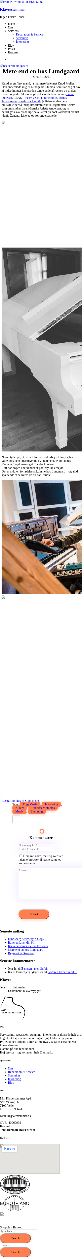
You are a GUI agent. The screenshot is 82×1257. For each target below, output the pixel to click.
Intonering (51, 804)
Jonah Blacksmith (29, 101)
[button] (20, 800)
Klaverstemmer (12, 9)
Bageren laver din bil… (22, 942)
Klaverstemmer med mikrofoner (28, 946)
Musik (19, 811)
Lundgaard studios (43, 808)
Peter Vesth (32, 97)
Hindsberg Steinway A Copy (26, 939)
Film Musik (30, 804)
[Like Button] (16, 819)
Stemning (37, 811)
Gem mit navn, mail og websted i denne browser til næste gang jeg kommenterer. (41, 859)
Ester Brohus (49, 97)
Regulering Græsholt (21, 953)
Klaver (19, 808)
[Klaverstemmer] (21, 1)
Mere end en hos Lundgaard (25, 949)
